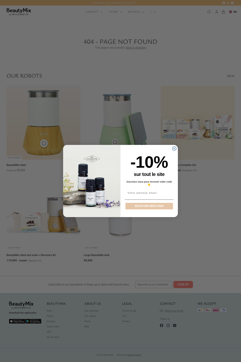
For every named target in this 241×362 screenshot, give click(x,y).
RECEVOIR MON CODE (149, 206)
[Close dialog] (174, 148)
